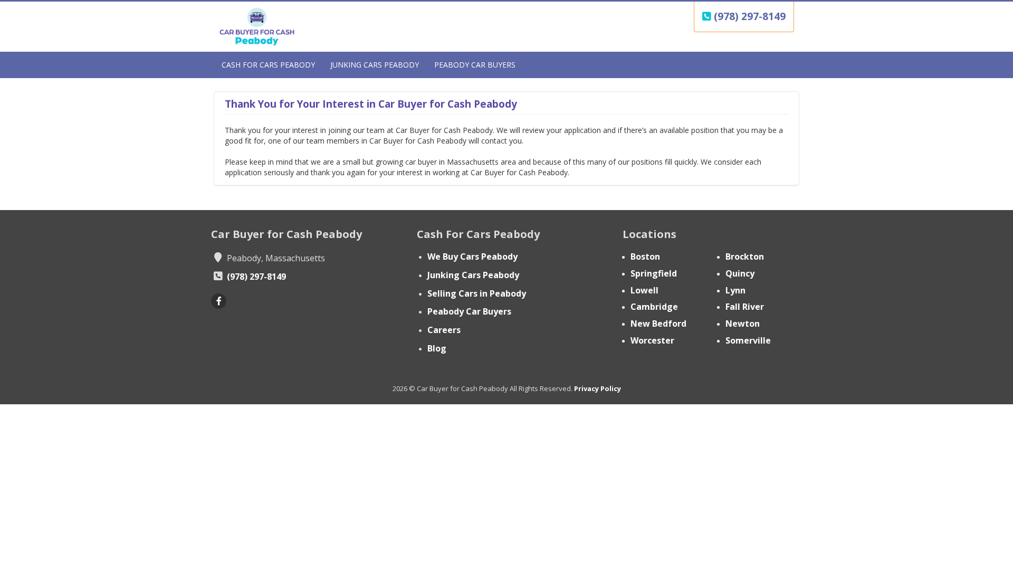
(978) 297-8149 (748, 16)
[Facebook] (218, 301)
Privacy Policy (597, 388)
